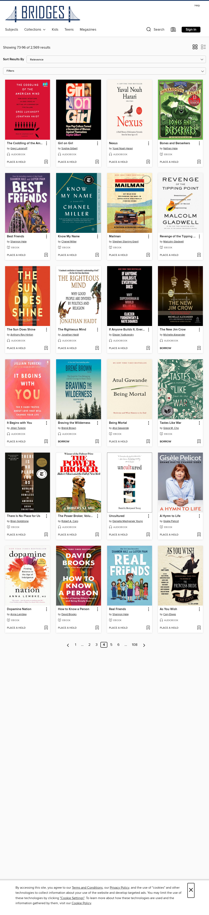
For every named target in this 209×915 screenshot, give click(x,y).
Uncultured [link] (117, 516)
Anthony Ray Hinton (21, 334)
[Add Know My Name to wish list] (97, 255)
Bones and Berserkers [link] (175, 143)
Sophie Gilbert (69, 148)
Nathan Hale (170, 148)
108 (134, 645)
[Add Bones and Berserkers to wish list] (198, 162)
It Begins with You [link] (19, 423)
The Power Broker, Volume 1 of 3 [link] (76, 516)
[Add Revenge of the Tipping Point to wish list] (198, 255)
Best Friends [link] (15, 236)
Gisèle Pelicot (171, 521)
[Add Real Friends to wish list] (148, 628)
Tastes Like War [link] (170, 423)
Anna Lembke (18, 614)
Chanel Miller (69, 241)
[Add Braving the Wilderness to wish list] (97, 441)
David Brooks (69, 614)
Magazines (88, 29)
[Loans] (173, 30)
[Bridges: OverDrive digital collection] (42, 14)
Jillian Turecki (18, 428)
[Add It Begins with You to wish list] (46, 441)
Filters (10, 71)
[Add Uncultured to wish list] (148, 535)
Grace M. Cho (171, 428)
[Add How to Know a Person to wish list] (97, 628)
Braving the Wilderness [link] (74, 423)
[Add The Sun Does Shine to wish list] (46, 348)
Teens (69, 29)
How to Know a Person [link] (73, 609)
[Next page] (144, 644)
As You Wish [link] (168, 609)
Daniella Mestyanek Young (127, 521)
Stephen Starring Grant (125, 241)
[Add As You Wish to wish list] (198, 628)
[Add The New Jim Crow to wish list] (198, 348)
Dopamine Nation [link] (19, 609)
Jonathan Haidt (70, 334)
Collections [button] (33, 29)
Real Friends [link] (117, 609)
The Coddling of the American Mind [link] (25, 143)
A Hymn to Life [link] (170, 516)
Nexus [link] (113, 143)
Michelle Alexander (174, 334)
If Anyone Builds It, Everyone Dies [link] (127, 329)
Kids (55, 29)
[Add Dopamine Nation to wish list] (46, 628)
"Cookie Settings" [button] (72, 898)
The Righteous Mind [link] (72, 329)
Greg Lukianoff (18, 148)
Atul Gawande (120, 428)
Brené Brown (68, 428)
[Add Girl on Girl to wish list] (97, 162)
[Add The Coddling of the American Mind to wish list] (46, 162)
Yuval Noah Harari (122, 148)
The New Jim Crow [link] (173, 329)
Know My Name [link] (69, 236)
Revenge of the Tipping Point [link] (178, 236)
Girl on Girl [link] (65, 143)
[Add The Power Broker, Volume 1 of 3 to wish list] (97, 535)
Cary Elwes (169, 614)
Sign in (191, 29)
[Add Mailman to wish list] (148, 255)
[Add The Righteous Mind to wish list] (97, 348)
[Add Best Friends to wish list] (46, 255)
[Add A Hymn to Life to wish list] (198, 535)
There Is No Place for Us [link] (23, 516)
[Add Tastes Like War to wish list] (198, 441)
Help (197, 5)
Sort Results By (13, 59)
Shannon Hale (18, 241)
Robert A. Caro (69, 521)
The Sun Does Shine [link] (21, 329)
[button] (154, 30)
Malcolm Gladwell (173, 241)
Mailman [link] (115, 236)
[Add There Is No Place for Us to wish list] (46, 535)
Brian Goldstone (19, 521)
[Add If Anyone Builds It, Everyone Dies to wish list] (148, 348)
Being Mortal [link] (118, 423)
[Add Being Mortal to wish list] (148, 441)
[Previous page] (68, 644)
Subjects (11, 29)
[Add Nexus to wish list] (148, 162)
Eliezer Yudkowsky (123, 334)
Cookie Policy (81, 903)
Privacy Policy (119, 888)
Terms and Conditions (87, 888)
